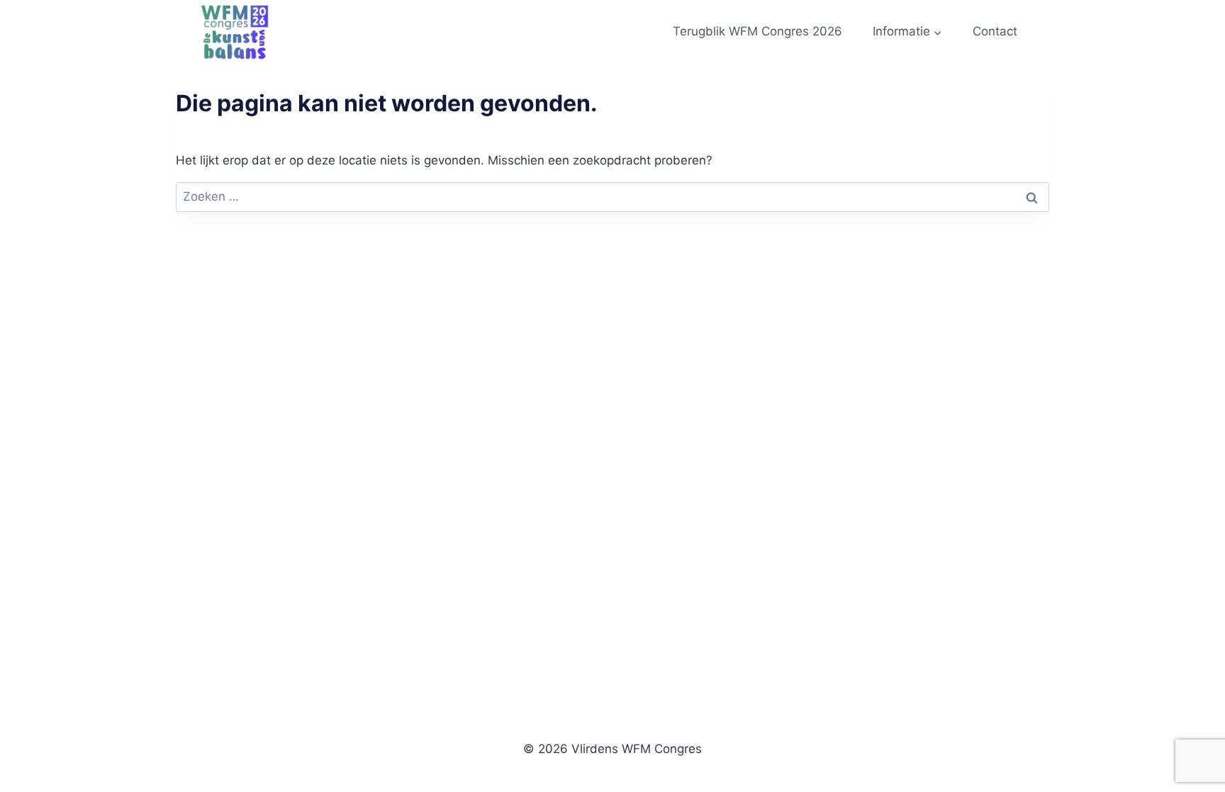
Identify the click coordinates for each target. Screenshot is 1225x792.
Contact (995, 31)
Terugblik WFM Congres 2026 (757, 31)
